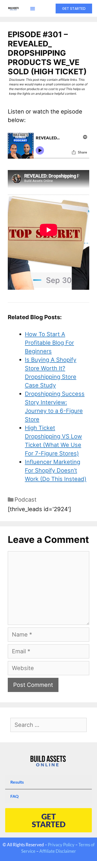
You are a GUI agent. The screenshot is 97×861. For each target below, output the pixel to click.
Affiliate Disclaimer (57, 851)
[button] (32, 8)
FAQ (14, 796)
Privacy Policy (61, 844)
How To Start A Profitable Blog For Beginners (49, 343)
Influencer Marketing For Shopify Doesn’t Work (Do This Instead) (55, 470)
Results (17, 781)
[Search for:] (48, 725)
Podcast (25, 499)
